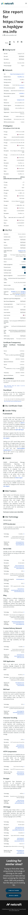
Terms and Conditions (13, 910)
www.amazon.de (20, 773)
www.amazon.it (20, 772)
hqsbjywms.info (20, 99)
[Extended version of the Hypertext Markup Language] (23, 793)
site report (6, 438)
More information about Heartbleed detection (12, 401)
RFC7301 (17, 294)
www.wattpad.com (20, 624)
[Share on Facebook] (17, 42)
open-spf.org (18, 429)
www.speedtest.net (19, 827)
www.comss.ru (21, 588)
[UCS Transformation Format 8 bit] (23, 739)
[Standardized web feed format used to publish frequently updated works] (23, 704)
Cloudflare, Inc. (21, 76)
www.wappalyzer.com (19, 656)
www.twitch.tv (21, 851)
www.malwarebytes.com (18, 623)
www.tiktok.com (20, 745)
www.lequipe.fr (20, 838)
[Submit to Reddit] (10, 42)
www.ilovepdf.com (20, 544)
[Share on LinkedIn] (21, 42)
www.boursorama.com (19, 567)
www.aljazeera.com (19, 682)
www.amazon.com (20, 746)
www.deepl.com (20, 654)
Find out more (14, 890)
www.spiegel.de (20, 711)
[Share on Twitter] (14, 42)
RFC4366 (23, 293)
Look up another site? (11, 35)
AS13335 (21, 88)
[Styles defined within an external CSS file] (23, 843)
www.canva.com (20, 657)
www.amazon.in (20, 839)
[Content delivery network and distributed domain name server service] (23, 534)
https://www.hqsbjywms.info (16, 74)
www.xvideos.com (20, 568)
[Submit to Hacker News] (9, 44)
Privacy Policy (21, 909)
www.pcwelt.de (20, 685)
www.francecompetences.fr (18, 621)
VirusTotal (21, 85)
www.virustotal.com (19, 565)
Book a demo (13, 895)
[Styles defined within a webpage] (23, 832)
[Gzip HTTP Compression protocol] (23, 766)
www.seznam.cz (20, 713)
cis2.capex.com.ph (20, 801)
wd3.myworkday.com (19, 803)
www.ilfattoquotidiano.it (18, 712)
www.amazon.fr (20, 774)
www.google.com (20, 850)
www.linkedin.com (20, 543)
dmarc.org (18, 477)
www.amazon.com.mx (19, 841)
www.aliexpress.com (19, 828)
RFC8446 (13, 291)
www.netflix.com (20, 853)
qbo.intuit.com (20, 800)
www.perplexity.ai (20, 542)
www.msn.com (21, 747)
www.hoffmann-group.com (18, 830)
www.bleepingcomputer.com (17, 590)
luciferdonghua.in (20, 579)
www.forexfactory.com (19, 591)
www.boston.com (20, 684)
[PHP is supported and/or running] (23, 583)
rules (21, 422)
